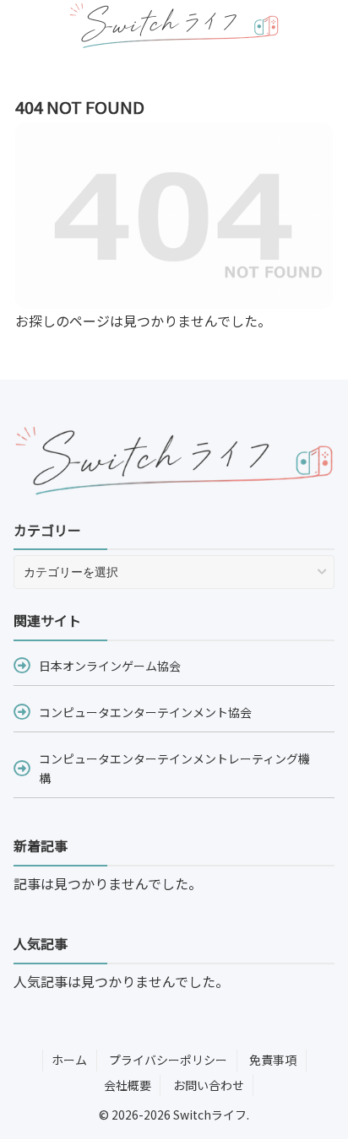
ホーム (69, 1059)
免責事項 (272, 1059)
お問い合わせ (208, 1085)
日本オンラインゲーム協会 (110, 665)
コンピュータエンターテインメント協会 (145, 712)
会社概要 (127, 1085)
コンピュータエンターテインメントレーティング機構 (174, 767)
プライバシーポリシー (168, 1059)
